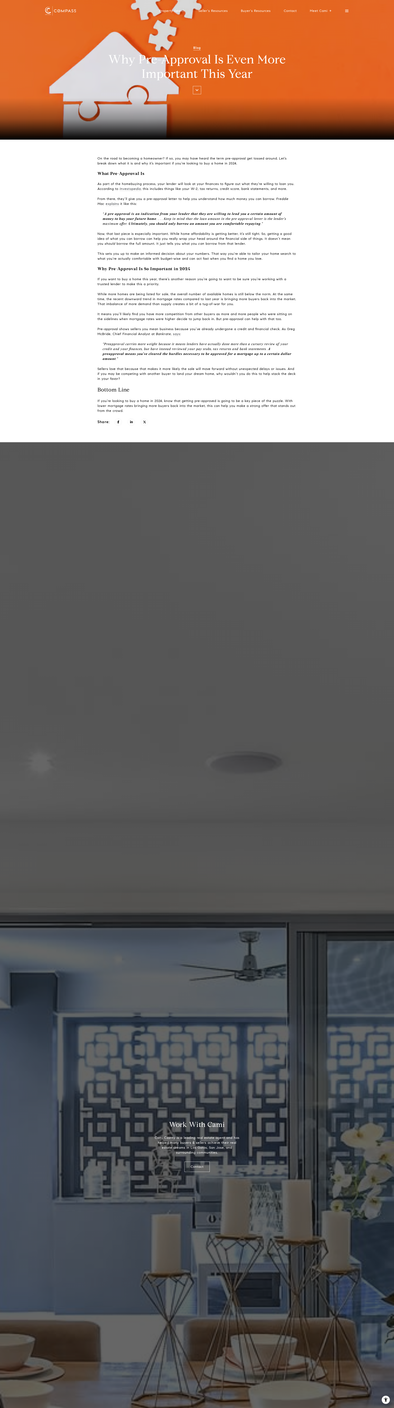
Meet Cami (319, 11)
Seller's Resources (213, 11)
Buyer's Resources (256, 11)
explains (112, 204)
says (176, 334)
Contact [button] (197, 1167)
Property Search (172, 11)
